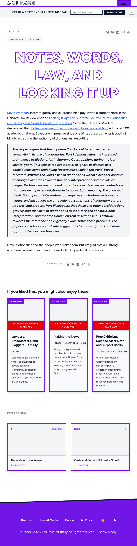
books (110, 351)
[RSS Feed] (114, 520)
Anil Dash (20, 3)
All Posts (86, 520)
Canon (69, 520)
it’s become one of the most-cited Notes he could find (69, 128)
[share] (128, 32)
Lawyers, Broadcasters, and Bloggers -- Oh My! (25, 341)
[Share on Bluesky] (107, 32)
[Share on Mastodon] (112, 32)
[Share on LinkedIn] (117, 32)
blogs (16, 351)
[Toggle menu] (123, 3)
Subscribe (114, 12)
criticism (123, 351)
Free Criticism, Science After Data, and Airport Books (110, 341)
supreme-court (16, 39)
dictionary (35, 39)
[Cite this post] (123, 31)
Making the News (66, 337)
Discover (26, 520)
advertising (71, 343)
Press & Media (49, 520)
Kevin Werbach (18, 113)
